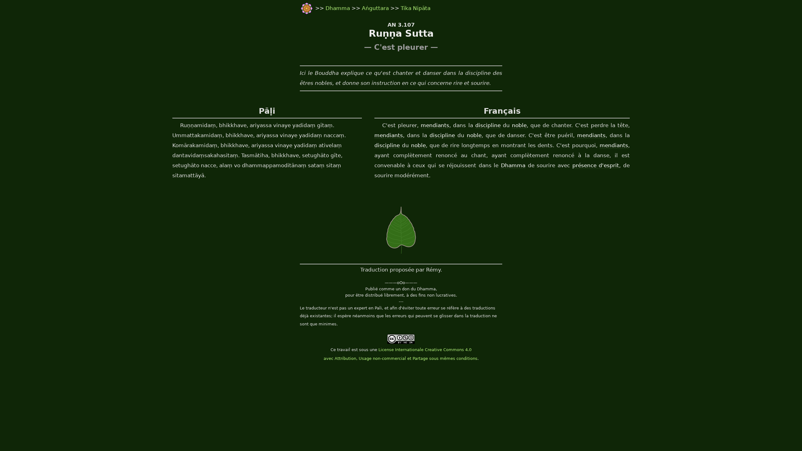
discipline (488, 125)
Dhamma (338, 8)
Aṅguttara (375, 8)
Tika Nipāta (415, 8)
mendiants (435, 125)
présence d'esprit (595, 165)
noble (519, 125)
